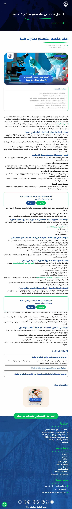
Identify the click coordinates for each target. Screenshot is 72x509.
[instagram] (33, 502)
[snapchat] (47, 502)
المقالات (65, 459)
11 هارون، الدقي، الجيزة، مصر (55, 486)
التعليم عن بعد (62, 464)
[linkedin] (29, 502)
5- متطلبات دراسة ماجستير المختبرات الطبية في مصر (51, 103)
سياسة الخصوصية (61, 471)
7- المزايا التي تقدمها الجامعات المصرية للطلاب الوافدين (50, 108)
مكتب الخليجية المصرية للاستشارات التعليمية (49, 277)
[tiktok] (43, 502)
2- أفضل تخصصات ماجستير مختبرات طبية (54, 95)
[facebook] (20, 502)
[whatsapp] (24, 502)
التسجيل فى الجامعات (59, 474)
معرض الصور (63, 462)
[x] (38, 502)
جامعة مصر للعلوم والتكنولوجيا (57, 227)
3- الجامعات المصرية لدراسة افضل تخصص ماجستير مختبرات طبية (48, 98)
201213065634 (59, 489)
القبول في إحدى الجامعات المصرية (23, 263)
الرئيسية (65, 454)
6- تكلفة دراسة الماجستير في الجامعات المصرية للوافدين (50, 105)
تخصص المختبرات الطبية (61, 124)
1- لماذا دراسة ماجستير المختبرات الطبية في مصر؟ (52, 93)
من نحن (65, 457)
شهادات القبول (62, 469)
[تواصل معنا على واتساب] (4, 504)
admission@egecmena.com (54, 492)
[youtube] (52, 502)
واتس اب (41, 203)
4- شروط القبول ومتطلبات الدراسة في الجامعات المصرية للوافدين (48, 100)
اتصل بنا (30, 203)
